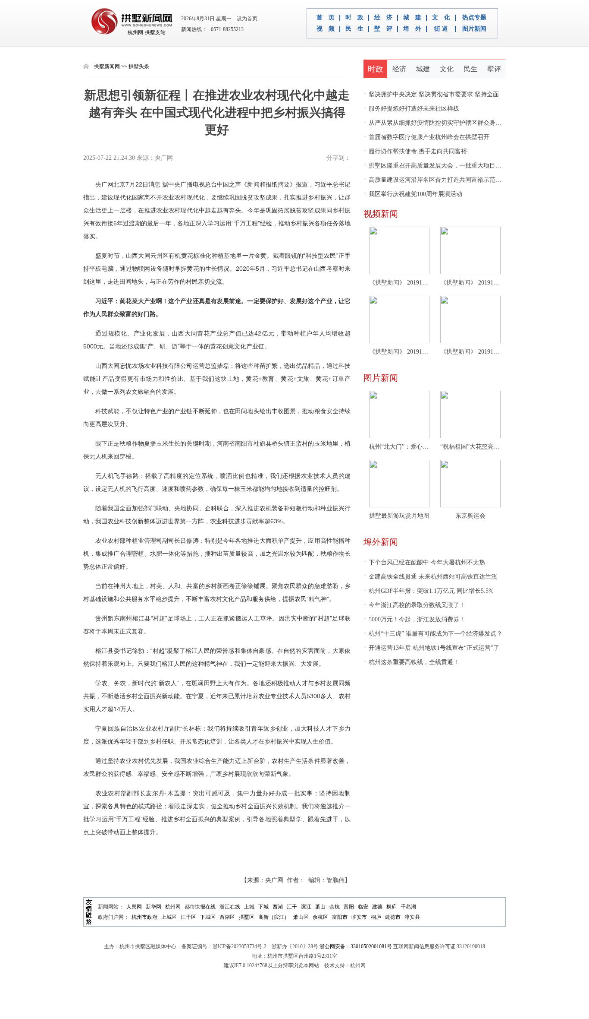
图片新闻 (474, 29)
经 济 (383, 18)
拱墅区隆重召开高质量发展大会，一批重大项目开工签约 (441, 165)
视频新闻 (380, 213)
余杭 (334, 907)
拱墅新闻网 (107, 66)
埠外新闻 (380, 542)
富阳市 (340, 917)
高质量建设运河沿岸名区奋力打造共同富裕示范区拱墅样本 (444, 180)
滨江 (306, 907)
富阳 (349, 907)
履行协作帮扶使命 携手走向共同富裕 (415, 151)
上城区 (169, 917)
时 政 (354, 18)
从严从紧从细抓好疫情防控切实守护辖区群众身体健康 (438, 123)
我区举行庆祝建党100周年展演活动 (412, 194)
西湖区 (227, 917)
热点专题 (474, 18)
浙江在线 (229, 907)
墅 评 (383, 29)
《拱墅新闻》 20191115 (470, 351)
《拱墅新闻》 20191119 (399, 351)
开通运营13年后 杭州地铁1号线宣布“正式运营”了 (431, 648)
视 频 (325, 29)
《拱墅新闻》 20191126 (399, 282)
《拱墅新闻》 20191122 (470, 282)
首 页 (325, 18)
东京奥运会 (470, 516)
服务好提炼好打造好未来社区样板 (411, 108)
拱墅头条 (138, 66)
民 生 (354, 29)
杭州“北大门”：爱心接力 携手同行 (399, 446)
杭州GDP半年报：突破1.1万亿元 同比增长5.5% (428, 591)
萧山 (320, 907)
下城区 (208, 917)
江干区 (188, 917)
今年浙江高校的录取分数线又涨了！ (414, 605)
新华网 (153, 907)
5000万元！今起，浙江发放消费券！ (414, 619)
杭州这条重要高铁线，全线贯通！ (411, 662)
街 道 (441, 29)
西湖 (278, 907)
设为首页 (245, 19)
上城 (249, 907)
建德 (377, 907)
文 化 (441, 18)
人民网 (134, 907)
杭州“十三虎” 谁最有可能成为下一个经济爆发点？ (432, 633)
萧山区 (301, 917)
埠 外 (412, 29)
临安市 (359, 917)
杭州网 (173, 907)
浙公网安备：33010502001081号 (356, 946)
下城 (263, 907)
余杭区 (320, 917)
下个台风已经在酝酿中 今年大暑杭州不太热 (424, 562)
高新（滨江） (273, 917)
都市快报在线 (200, 907)
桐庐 (391, 907)
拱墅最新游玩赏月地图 (399, 516)
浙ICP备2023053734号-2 (239, 946)
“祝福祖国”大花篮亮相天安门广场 (470, 446)
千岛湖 (408, 907)
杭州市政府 (144, 917)
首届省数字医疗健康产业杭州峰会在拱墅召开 (426, 137)
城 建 (412, 18)
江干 (292, 907)
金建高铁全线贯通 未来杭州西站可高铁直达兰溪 (430, 576)
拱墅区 (246, 917)
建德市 (393, 917)
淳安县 (412, 917)
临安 (363, 907)
